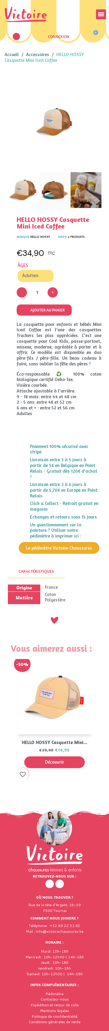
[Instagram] (59, 884)
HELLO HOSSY (40, 236)
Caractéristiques (36, 571)
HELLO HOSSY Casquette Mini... (54, 742)
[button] (16, 36)
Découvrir (54, 762)
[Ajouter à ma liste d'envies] (92, 80)
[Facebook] (49, 884)
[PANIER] (92, 36)
